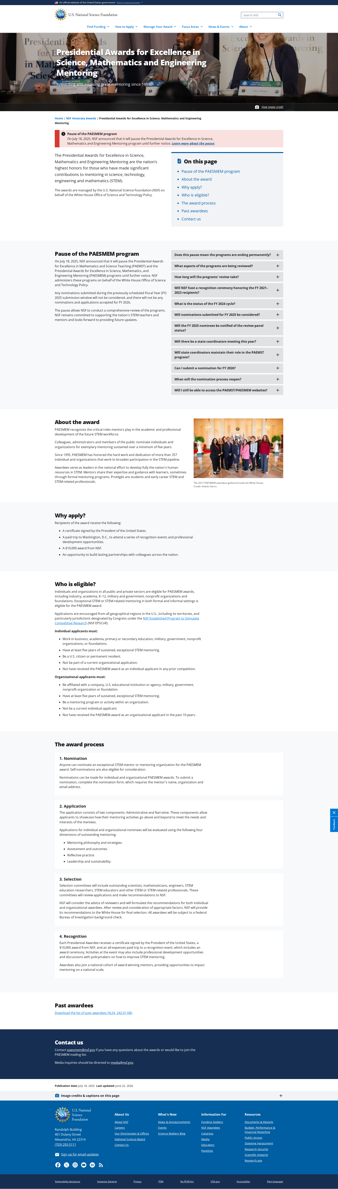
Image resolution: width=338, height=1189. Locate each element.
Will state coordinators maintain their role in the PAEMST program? (219, 354)
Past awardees (195, 210)
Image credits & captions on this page (90, 1096)
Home (59, 118)
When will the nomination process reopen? (207, 379)
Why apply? (192, 187)
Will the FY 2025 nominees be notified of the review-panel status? (218, 327)
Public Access (253, 1137)
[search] (280, 15)
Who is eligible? (195, 195)
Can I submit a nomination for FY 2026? (205, 368)
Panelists (207, 1151)
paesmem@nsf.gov (81, 1050)
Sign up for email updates (80, 1154)
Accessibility (243, 1181)
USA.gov (215, 1181)
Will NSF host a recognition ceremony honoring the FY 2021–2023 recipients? (221, 290)
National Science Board (130, 1139)
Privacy (137, 1181)
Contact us (191, 219)
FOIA (161, 1181)
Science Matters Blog (171, 1133)
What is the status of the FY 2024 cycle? (204, 304)
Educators (207, 1145)
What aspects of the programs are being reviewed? (213, 266)
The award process (199, 203)
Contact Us (122, 1145)
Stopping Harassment (259, 1143)
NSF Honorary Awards (81, 118)
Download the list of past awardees (93, 1013)
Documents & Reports (259, 1122)
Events (162, 1128)
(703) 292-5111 (65, 1144)
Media (205, 1139)
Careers (120, 1128)
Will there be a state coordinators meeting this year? (215, 341)
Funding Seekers (212, 1122)
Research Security (256, 1149)
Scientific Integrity (256, 1155)
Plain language (275, 1181)
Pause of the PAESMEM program (211, 171)
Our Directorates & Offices (132, 1133)
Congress (207, 1133)
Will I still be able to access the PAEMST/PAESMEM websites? (220, 390)
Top (329, 1071)
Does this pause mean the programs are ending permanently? (222, 255)
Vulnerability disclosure (67, 1181)
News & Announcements (174, 1122)
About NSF (121, 1122)
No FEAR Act (187, 1181)
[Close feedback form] (334, 813)
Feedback (334, 824)
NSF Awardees (210, 1128)
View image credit (272, 107)
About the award (197, 179)
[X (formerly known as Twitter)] (66, 1165)
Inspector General (107, 1181)
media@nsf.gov (122, 1062)
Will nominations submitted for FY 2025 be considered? (217, 315)
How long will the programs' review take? (206, 277)
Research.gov (253, 1160)
